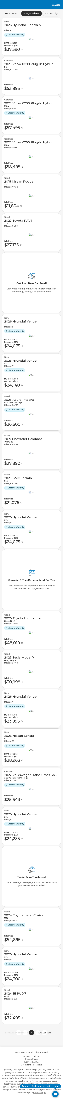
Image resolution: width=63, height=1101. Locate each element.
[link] (31, 37)
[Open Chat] (55, 1094)
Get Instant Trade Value (31, 1065)
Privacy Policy (31, 1059)
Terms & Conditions (31, 1056)
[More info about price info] (22, 49)
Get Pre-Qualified (32, 1062)
